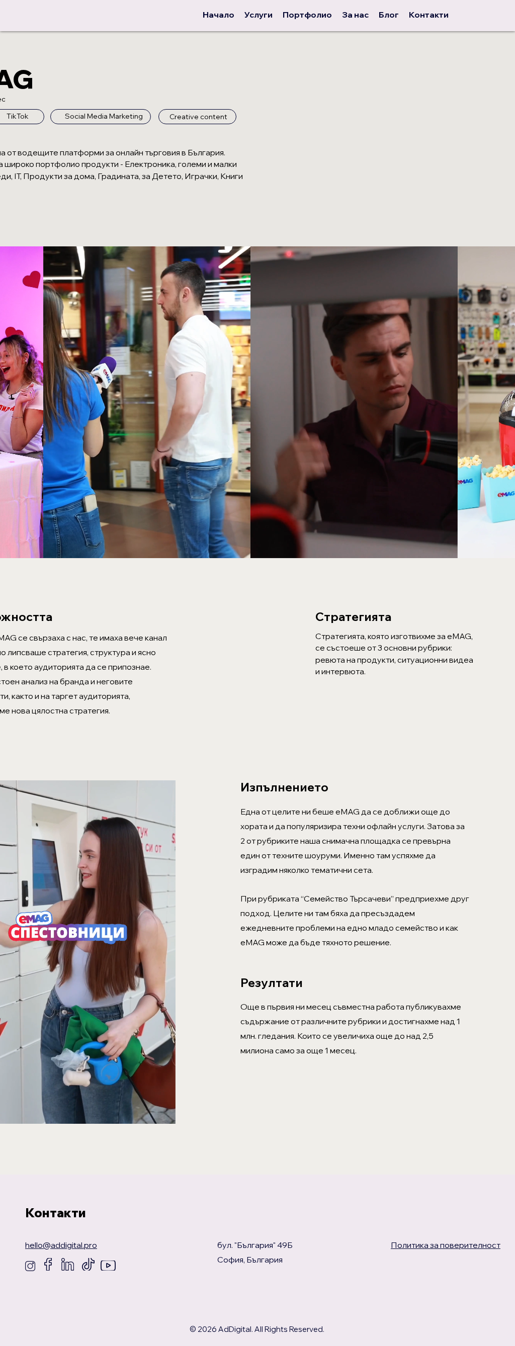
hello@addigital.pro (61, 1245)
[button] (30, 547)
